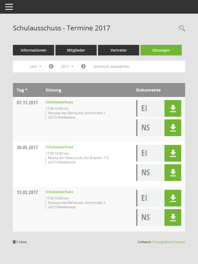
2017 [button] (65, 66)
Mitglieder (76, 50)
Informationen (33, 50)
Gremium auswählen (111, 66)
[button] (172, 108)
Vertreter (119, 50)
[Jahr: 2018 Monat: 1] (83, 66)
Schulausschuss (59, 102)
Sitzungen (161, 50)
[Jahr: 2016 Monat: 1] (51, 66)
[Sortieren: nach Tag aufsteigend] (26, 90)
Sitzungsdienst (168, 242)
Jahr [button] (34, 66)
